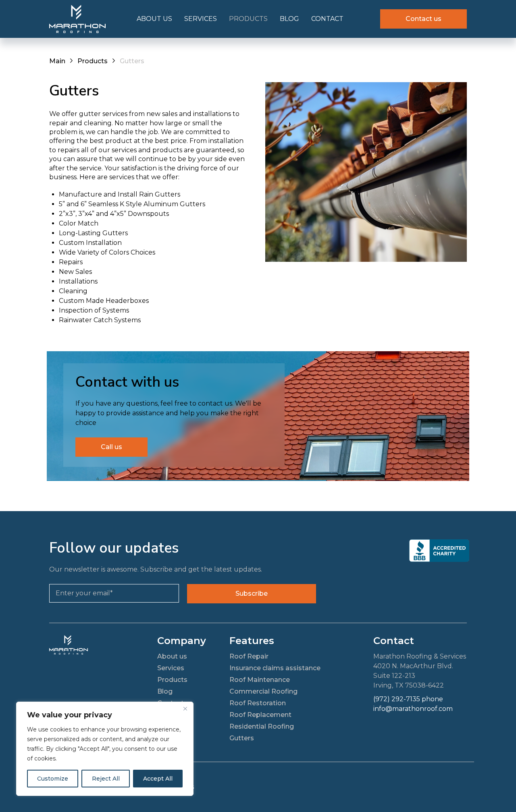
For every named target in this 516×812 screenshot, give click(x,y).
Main (57, 61)
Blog (289, 19)
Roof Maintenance (259, 680)
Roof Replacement (260, 715)
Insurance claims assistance (274, 668)
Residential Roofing (261, 726)
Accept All (158, 778)
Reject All (106, 778)
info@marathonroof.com (413, 709)
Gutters (241, 738)
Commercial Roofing (263, 691)
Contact (327, 19)
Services (200, 19)
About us (154, 19)
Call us (111, 447)
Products (248, 19)
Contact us (423, 19)
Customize (52, 778)
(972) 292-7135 (396, 699)
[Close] (185, 708)
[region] (105, 749)
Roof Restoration (257, 703)
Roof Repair (248, 656)
